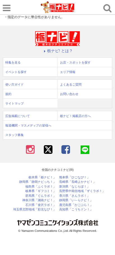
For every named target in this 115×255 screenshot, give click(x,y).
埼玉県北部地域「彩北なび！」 (34, 209)
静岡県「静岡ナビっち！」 (37, 181)
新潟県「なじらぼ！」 (74, 186)
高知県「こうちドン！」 (76, 209)
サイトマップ (14, 103)
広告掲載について (17, 116)
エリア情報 (67, 72)
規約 (8, 94)
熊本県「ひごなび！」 (74, 177)
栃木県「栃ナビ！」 (42, 177)
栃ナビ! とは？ (60, 50)
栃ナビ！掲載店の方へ (75, 116)
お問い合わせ (69, 94)
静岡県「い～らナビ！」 (76, 200)
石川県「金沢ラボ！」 (40, 205)
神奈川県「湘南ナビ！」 (39, 200)
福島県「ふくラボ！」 (40, 186)
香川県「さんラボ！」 (74, 195)
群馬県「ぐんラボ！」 (40, 195)
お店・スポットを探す (75, 62)
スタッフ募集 (14, 135)
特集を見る (13, 62)
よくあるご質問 (71, 84)
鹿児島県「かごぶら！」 (76, 205)
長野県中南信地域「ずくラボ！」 (82, 191)
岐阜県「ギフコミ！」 (40, 191)
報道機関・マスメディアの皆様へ (28, 125)
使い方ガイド (14, 84)
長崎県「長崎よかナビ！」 (77, 181)
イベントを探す (16, 72)
